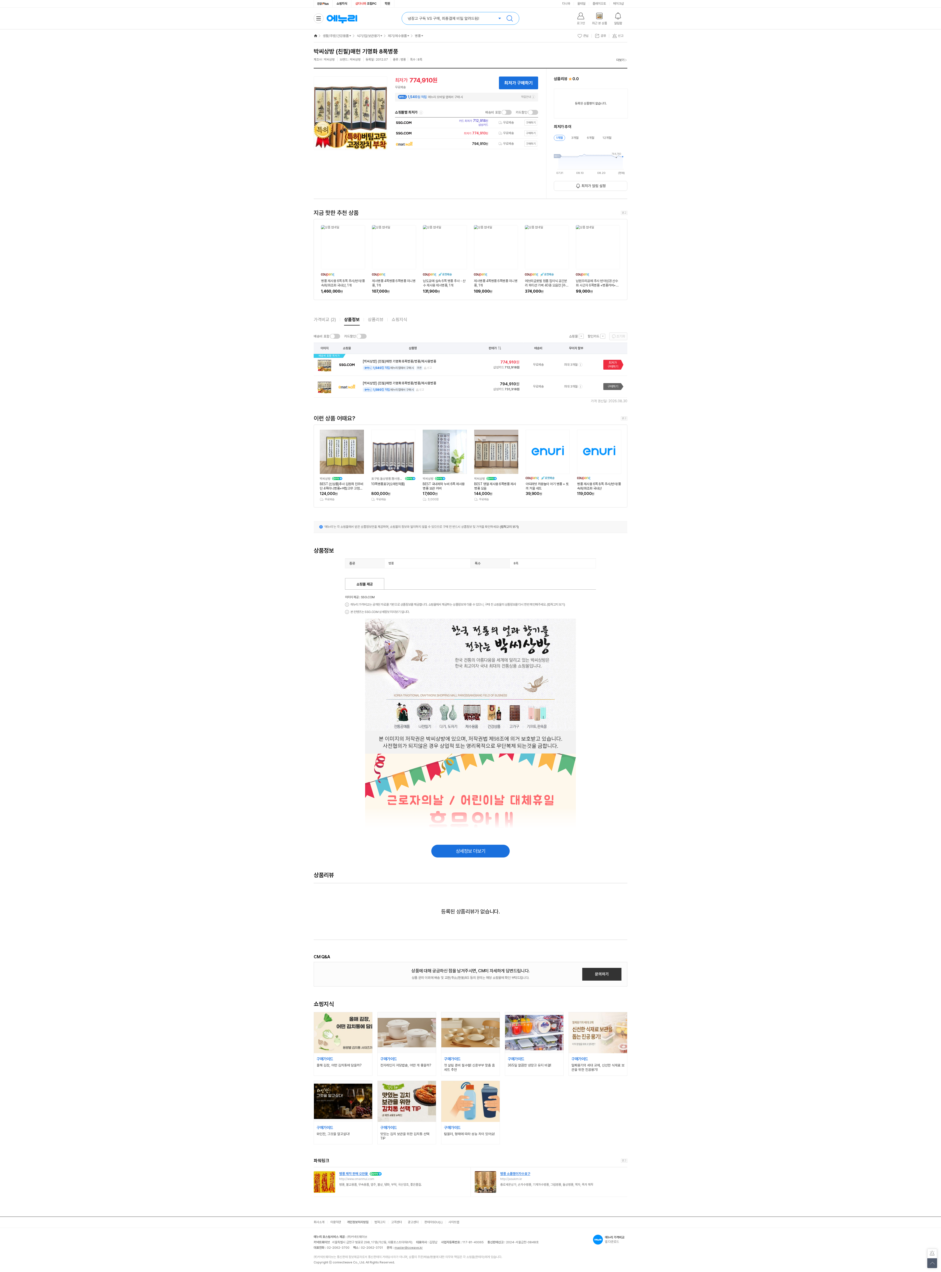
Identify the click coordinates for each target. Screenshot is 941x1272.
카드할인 (521, 112)
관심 (586, 36)
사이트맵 (453, 1222)
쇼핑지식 (341, 3)
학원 (387, 3)
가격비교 (325, 319)
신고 (429, 367)
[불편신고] (932, 1254)
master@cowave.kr (409, 1247)
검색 (509, 18)
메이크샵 (618, 3)
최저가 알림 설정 (594, 186)
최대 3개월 (571, 364)
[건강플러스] (323, 3)
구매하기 (612, 386)
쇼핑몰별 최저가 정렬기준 (421, 112)
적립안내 (526, 97)
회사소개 (319, 1222)
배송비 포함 (493, 112)
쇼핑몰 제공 (365, 584)
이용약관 (335, 1222)
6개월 (590, 138)
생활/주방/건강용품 (336, 36)
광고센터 (413, 1222)
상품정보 (352, 319)
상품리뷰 (376, 319)
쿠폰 (419, 368)
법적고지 (379, 1222)
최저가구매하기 (612, 364)
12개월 (607, 138)
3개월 (575, 138)
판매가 (493, 348)
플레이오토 (599, 3)
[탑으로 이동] (932, 1263)
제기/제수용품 (397, 36)
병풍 (418, 36)
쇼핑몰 (573, 336)
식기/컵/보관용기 (368, 36)
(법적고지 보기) (509, 527)
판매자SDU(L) (433, 1222)
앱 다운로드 (614, 1239)
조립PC (366, 3)
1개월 (559, 138)
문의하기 (602, 974)
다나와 (566, 3)
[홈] (316, 36)
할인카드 (593, 336)
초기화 (620, 336)
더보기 (620, 60)
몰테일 (581, 3)
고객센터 (396, 1222)
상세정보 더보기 (470, 851)
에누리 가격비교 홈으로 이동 (341, 18)
